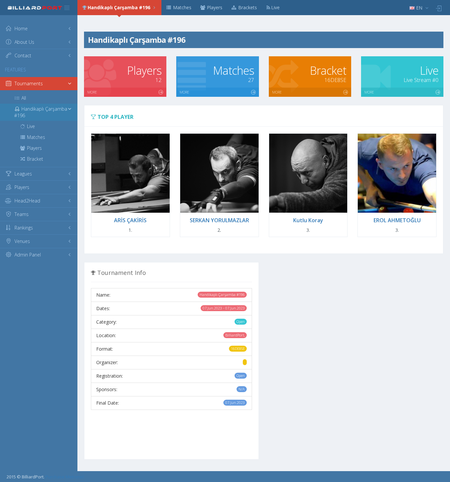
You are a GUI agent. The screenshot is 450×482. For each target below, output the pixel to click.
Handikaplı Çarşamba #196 (120, 7)
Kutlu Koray (308, 220)
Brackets (247, 7)
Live (275, 7)
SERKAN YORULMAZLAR (219, 220)
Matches (181, 7)
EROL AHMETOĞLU (397, 220)
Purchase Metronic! (64, 477)
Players (214, 7)
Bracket (34, 159)
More (92, 92)
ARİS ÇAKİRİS (130, 220)
